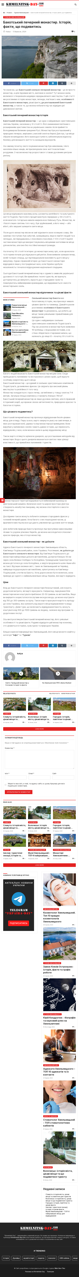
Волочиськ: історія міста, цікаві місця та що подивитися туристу (38, 718)
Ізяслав (7, 850)
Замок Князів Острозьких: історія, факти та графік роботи (58, 969)
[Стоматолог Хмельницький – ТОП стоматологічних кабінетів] (59, 1096)
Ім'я (7, 773)
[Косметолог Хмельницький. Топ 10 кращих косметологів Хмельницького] (59, 889)
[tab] (55, 694)
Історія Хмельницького (52, 1014)
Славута (7, 713)
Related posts (54, 693)
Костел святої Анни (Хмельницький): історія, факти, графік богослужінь (20, 331)
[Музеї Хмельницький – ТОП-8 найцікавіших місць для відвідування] (39, 840)
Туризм (26, 635)
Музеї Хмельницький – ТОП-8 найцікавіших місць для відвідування (39, 854)
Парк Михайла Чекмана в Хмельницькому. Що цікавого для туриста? (19, 315)
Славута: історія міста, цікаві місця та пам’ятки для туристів (14, 718)
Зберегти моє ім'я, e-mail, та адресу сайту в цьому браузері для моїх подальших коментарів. (36, 785)
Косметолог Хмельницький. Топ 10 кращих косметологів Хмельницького (59, 917)
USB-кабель (53, 1258)
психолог (40, 1258)
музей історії (17, 1258)
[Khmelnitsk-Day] (25, 4)
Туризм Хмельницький (21, 12)
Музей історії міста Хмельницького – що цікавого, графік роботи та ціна (20, 323)
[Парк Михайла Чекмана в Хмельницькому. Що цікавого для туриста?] (7, 316)
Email (31, 773)
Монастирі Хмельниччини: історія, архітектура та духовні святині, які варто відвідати (64, 854)
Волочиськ (33, 713)
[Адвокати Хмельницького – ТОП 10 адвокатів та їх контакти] (59, 1045)
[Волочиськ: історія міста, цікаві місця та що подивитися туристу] (39, 704)
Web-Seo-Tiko (60, 1268)
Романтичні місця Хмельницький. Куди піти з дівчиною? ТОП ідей (20, 306)
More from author (68, 693)
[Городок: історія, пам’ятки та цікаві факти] (64, 704)
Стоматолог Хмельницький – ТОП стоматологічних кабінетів (59, 1122)
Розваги (9, 12)
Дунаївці (4, 1258)
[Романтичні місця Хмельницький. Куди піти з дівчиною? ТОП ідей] (7, 307)
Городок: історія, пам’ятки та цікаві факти (62, 718)
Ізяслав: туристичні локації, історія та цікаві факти (12, 854)
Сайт (54, 773)
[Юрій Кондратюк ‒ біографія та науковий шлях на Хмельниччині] (59, 994)
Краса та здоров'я (50, 1116)
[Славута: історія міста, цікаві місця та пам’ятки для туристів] (14, 704)
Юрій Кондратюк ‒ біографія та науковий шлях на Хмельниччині (59, 1020)
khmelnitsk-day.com (18, 1237)
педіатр (29, 1258)
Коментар (9, 748)
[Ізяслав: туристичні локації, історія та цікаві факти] (14, 840)
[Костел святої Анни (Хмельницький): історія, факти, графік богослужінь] (7, 332)
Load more (39, 729)
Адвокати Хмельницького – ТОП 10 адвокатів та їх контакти (59, 1071)
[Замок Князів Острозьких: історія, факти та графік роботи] (59, 943)
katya (20, 653)
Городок (57, 713)
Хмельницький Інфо (51, 909)
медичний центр (68, 1258)
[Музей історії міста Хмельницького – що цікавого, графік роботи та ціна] (7, 324)
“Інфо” (15, 635)
